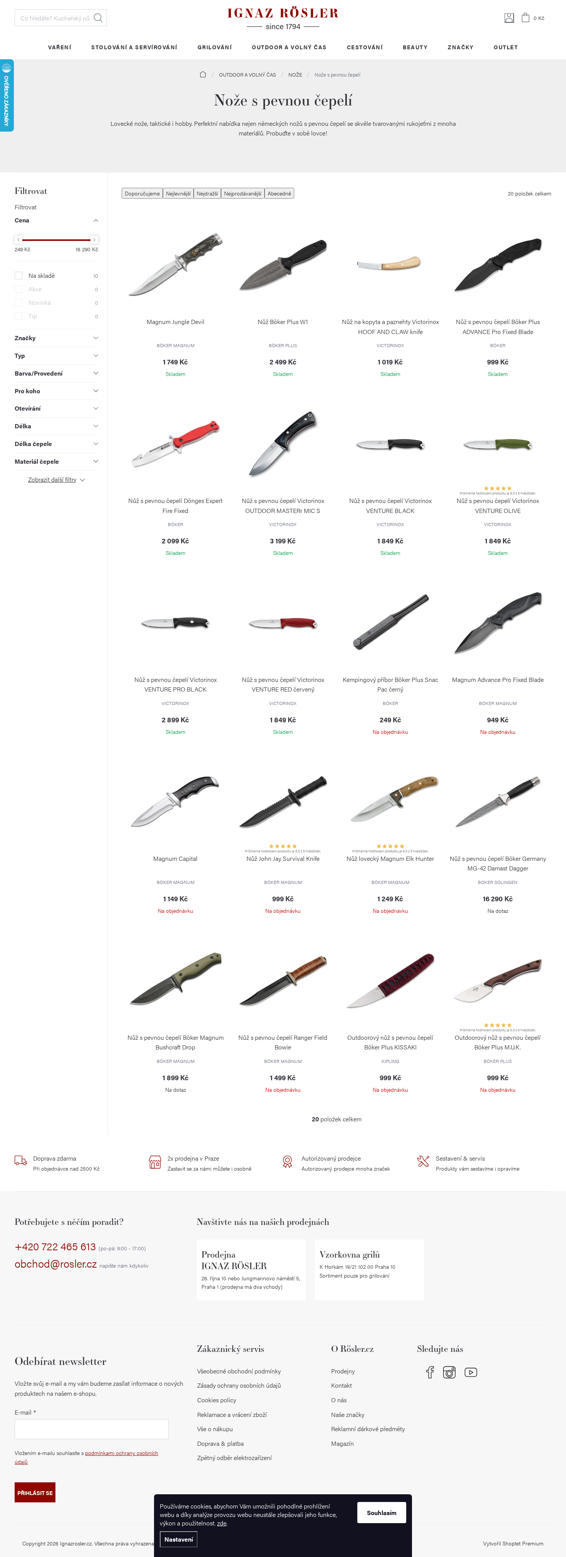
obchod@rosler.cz (82, 1264)
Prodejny (343, 1371)
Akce (63, 289)
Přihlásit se (35, 1493)
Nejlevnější (178, 193)
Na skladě (63, 275)
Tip (63, 316)
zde (221, 1523)
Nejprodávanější (242, 193)
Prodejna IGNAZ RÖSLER (234, 1260)
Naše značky (347, 1414)
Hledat (98, 17)
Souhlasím (382, 1512)
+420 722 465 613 (80, 1246)
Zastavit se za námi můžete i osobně (209, 1163)
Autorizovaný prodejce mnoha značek (345, 1163)
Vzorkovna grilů (350, 1254)
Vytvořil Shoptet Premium (513, 1543)
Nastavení (178, 1539)
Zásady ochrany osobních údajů (239, 1385)
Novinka (63, 302)
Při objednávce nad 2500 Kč (66, 1163)
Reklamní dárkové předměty (368, 1428)
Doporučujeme (142, 193)
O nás (339, 1399)
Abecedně (279, 193)
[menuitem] (59, 46)
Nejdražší (207, 193)
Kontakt (341, 1385)
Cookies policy (216, 1399)
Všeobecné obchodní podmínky (239, 1371)
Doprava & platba (220, 1443)
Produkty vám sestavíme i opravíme (477, 1163)
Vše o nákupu (215, 1428)
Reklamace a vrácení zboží (232, 1414)
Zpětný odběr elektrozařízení (234, 1457)
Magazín (342, 1443)
